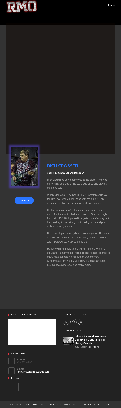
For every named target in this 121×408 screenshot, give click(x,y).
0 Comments (93, 347)
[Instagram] (22, 387)
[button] (24, 200)
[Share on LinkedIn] (81, 322)
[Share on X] (66, 322)
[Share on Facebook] (73, 322)
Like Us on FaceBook (23, 314)
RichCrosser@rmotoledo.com (33, 371)
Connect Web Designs (74, 404)
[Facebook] (13, 387)
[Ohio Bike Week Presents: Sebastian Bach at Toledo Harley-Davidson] (68, 341)
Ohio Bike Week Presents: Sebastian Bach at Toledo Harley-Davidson (91, 340)
